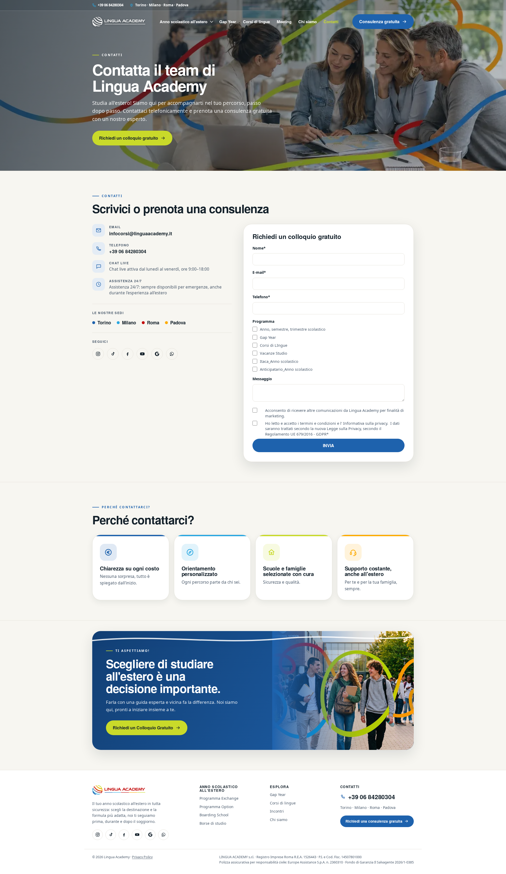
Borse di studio (213, 823)
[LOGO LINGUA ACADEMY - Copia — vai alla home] (118, 22)
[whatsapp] (172, 354)
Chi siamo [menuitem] (307, 22)
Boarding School (214, 814)
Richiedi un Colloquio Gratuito (143, 728)
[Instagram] (97, 834)
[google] (157, 354)
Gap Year (278, 794)
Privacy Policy (142, 857)
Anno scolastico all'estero (219, 788)
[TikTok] (110, 834)
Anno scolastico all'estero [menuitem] (183, 22)
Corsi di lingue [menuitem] (256, 22)
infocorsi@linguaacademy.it (140, 233)
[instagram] (98, 354)
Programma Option (216, 806)
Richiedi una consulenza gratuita (374, 821)
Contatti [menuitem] (331, 22)
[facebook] (127, 354)
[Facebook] (124, 834)
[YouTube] (137, 834)
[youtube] (142, 354)
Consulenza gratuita (379, 21)
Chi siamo (278, 819)
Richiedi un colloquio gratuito (128, 138)
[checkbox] (328, 349)
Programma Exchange (219, 798)
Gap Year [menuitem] (227, 22)
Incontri (277, 811)
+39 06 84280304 (110, 5)
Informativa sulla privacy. (365, 423)
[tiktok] (113, 354)
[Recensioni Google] (150, 834)
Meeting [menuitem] (284, 22)
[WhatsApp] (163, 834)
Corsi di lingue (283, 802)
